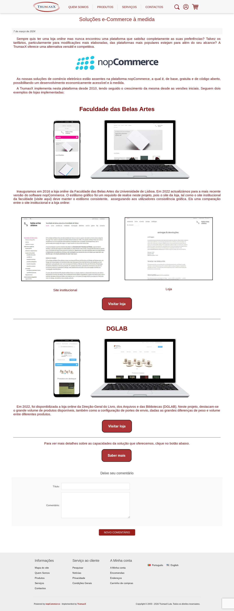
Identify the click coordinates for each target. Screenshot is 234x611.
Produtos (105, 7)
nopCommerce (53, 604)
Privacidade (78, 578)
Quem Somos (78, 7)
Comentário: (53, 505)
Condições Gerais (82, 583)
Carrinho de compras (121, 583)
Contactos (154, 7)
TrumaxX (81, 604)
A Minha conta (118, 567)
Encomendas (117, 572)
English (174, 565)
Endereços (116, 578)
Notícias (76, 572)
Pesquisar (77, 567)
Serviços (129, 7)
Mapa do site (42, 567)
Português (157, 565)
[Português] (149, 565)
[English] (168, 565)
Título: (56, 486)
